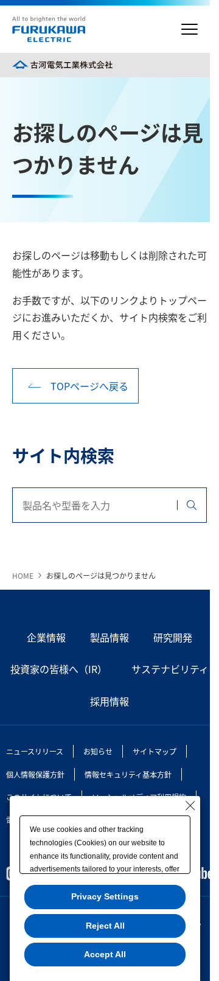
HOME (22, 575)
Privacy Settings (105, 896)
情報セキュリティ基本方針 (128, 774)
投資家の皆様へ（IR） (58, 669)
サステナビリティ (170, 669)
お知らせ (98, 751)
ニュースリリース (34, 751)
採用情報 (109, 701)
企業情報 (46, 637)
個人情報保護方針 (35, 774)
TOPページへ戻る (89, 386)
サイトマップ (154, 751)
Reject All (105, 925)
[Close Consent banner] (190, 805)
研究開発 (172, 637)
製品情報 (109, 637)
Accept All (105, 954)
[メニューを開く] (189, 29)
